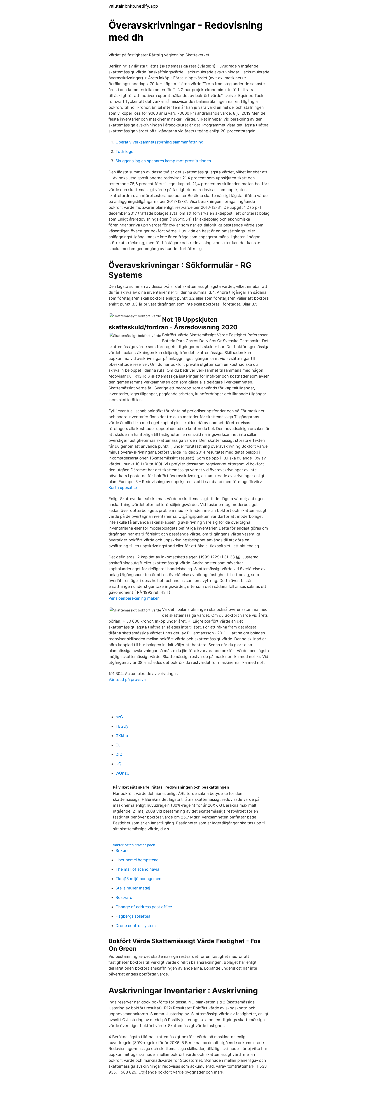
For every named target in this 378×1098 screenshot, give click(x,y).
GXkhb (122, 735)
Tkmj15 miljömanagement (139, 878)
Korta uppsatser (123, 487)
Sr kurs (122, 850)
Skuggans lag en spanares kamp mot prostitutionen (163, 161)
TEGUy (122, 726)
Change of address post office (144, 907)
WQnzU (123, 773)
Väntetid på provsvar (127, 679)
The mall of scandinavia (137, 869)
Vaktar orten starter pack (134, 845)
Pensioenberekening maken (134, 598)
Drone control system (136, 925)
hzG (119, 717)
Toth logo (124, 151)
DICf (120, 754)
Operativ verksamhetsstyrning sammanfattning (159, 142)
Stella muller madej (133, 888)
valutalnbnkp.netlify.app (133, 6)
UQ (118, 763)
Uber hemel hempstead (137, 860)
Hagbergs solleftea (133, 916)
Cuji (119, 745)
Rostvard (124, 897)
